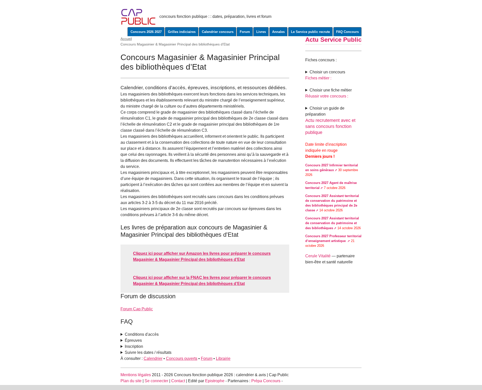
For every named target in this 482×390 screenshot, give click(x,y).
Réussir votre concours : (326, 96)
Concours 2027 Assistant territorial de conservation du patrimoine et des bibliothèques (332, 223)
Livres (261, 32)
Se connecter (156, 381)
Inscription (134, 346)
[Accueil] (138, 16)
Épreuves (133, 340)
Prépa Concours (265, 381)
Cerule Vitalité (318, 256)
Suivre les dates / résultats (148, 352)
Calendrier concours (217, 32)
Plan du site (131, 381)
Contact (178, 381)
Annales (278, 32)
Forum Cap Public (136, 309)
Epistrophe (214, 381)
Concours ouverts (181, 358)
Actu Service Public (333, 39)
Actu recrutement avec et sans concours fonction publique (330, 126)
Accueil (126, 39)
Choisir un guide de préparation (324, 111)
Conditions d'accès (142, 334)
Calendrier (153, 358)
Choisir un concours (327, 72)
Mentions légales (135, 375)
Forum (245, 32)
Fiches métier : (318, 78)
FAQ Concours (347, 32)
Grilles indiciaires (182, 32)
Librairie (223, 358)
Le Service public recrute (310, 32)
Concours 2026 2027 (146, 32)
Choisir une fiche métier (331, 90)
